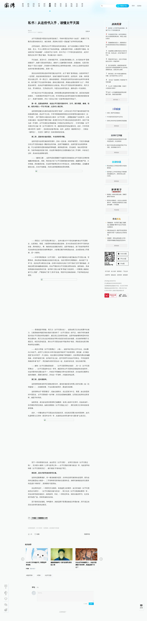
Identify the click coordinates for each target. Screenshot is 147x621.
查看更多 (116, 126)
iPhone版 (123, 258)
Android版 (123, 253)
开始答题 (116, 210)
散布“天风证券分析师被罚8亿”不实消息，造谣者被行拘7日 (117, 146)
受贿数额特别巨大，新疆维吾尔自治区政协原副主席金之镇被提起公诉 (116, 45)
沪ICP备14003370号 (110, 281)
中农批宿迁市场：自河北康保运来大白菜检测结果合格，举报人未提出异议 (116, 36)
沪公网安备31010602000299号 (113, 283)
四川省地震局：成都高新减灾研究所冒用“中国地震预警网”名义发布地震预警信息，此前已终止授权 (116, 67)
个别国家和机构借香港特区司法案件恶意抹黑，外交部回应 (117, 140)
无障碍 (139, 6)
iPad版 (122, 263)
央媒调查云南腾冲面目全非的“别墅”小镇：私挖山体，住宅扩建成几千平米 (116, 53)
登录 (133, 5)
